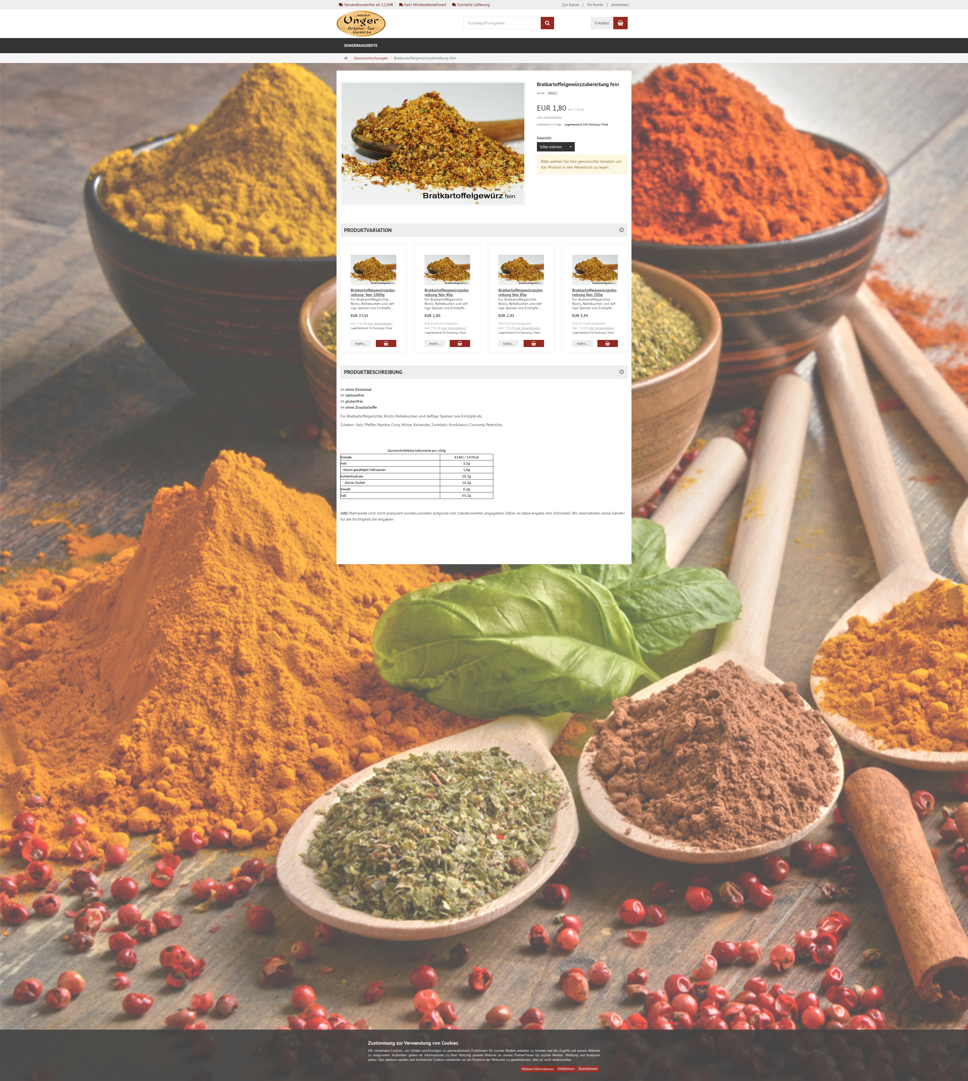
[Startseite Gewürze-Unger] (361, 23)
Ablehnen (566, 1069)
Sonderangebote (360, 45)
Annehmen (588, 1069)
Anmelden (620, 4)
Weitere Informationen (538, 1069)
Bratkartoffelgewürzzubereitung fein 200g (594, 292)
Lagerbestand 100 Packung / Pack (586, 124)
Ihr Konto (595, 4)
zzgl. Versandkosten (549, 117)
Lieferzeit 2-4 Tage (549, 124)
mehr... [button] (361, 343)
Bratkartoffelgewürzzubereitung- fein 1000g (373, 292)
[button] (484, 230)
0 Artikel (602, 22)
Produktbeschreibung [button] (373, 372)
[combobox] (556, 146)
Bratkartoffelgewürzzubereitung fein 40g (447, 292)
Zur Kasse (570, 4)
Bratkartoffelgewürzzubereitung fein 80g (520, 292)
